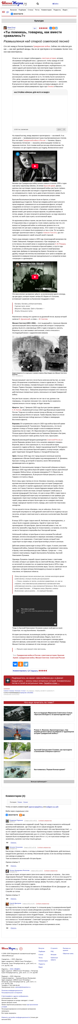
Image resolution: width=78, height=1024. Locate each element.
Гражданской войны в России (34, 140)
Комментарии (46, 10)
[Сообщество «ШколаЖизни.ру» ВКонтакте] (17, 14)
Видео (65, 10)
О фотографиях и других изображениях (15, 996)
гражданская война (27, 658)
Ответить (13, 842)
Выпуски (13, 10)
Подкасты (57, 10)
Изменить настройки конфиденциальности (16, 1017)
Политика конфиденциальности (12, 990)
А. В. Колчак (16, 410)
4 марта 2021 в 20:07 (37, 870)
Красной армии (49, 186)
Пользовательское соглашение (12, 992)
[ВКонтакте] (50, 28)
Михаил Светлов (42, 658)
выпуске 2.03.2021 (26, 692)
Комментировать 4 (20, 670)
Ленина (51, 86)
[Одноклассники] (53, 28)
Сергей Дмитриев (15, 903)
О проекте (54, 948)
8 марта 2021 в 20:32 (30, 847)
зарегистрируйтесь (36, 807)
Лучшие (25, 802)
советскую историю (49, 58)
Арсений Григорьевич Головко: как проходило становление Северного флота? (53, 750)
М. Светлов (43, 319)
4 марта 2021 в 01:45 (28, 903)
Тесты (37, 10)
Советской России (54, 440)
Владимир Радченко (16, 820)
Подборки (22, 10)
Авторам (53, 954)
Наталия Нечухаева (16, 847)
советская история (49, 655)
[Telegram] (56, 28)
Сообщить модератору (45, 820)
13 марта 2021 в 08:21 (30, 820)
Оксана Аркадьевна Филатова (19, 870)
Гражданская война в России (29, 655)
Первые (20, 802)
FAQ (52, 951)
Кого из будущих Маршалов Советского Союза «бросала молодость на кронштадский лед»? (53, 713)
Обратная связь (68, 953)
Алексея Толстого (50, 233)
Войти (56, 3)
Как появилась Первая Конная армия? (49, 769)
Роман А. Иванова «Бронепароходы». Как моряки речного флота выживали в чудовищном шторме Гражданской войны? (54, 731)
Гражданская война (41, 46)
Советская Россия (57, 658)
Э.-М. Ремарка (60, 244)
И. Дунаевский (24, 319)
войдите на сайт (52, 807)
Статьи (30, 10)
